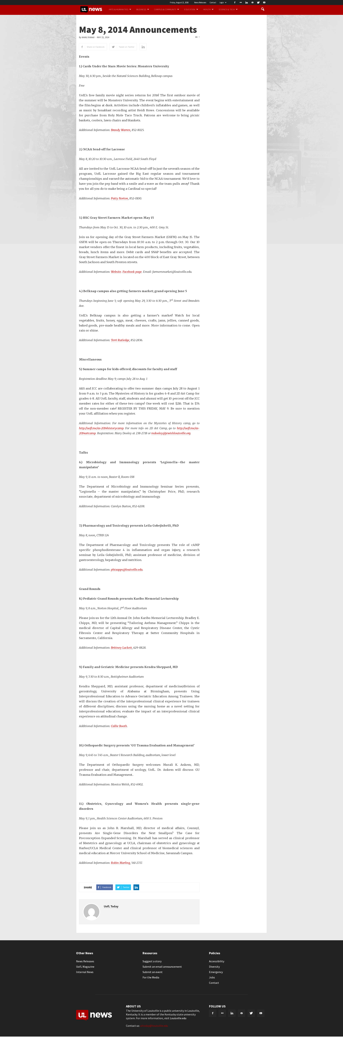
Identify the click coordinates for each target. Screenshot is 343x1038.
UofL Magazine (85, 966)
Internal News (84, 972)
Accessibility (216, 961)
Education (189, 9)
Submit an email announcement (162, 966)
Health (207, 9)
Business (141, 9)
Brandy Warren (120, 130)
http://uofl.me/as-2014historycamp (101, 428)
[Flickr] (240, 2)
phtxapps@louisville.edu (127, 569)
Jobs (212, 977)
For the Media (151, 977)
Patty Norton (119, 198)
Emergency (216, 972)
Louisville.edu (178, 1018)
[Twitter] (258, 2)
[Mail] (252, 2)
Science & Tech (227, 9)
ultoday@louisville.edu (154, 1025)
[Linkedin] (246, 2)
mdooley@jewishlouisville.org (170, 433)
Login (222, 2)
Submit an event (153, 972)
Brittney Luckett (121, 647)
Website (116, 272)
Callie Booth (119, 726)
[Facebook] (234, 2)
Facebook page (132, 272)
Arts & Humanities (118, 9)
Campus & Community (165, 9)
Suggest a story (152, 961)
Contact (213, 2)
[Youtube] (264, 2)
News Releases (200, 2)
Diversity (214, 966)
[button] (262, 9)
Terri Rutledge (120, 340)
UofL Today (88, 37)
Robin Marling (120, 863)
